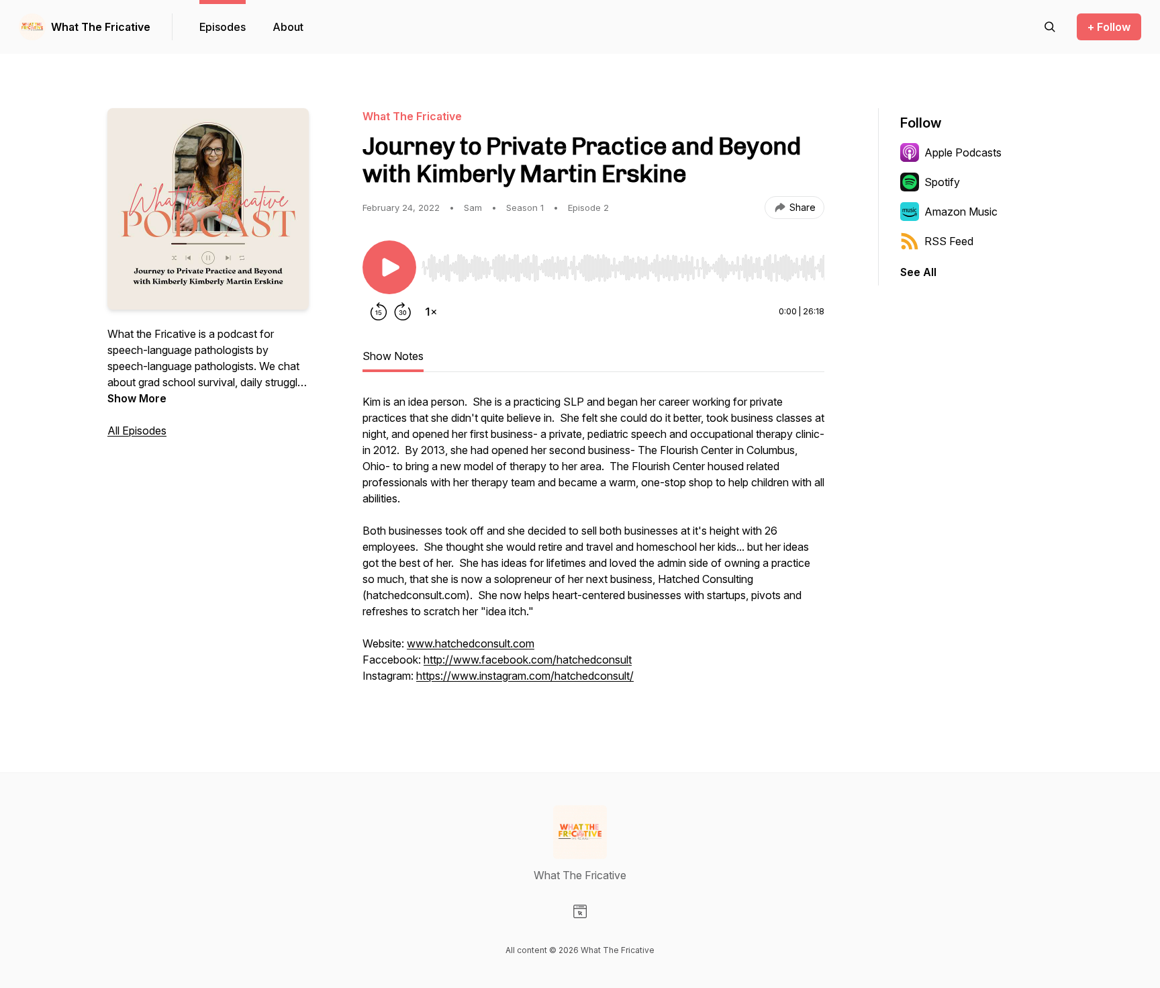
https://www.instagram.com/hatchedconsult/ (525, 675)
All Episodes (136, 430)
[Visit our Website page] (580, 911)
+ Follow (1109, 27)
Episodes (222, 27)
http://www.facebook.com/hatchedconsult (528, 659)
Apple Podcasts (963, 152)
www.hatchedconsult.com (470, 643)
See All (918, 272)
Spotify (942, 182)
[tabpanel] (593, 545)
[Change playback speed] (431, 311)
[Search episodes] (1050, 27)
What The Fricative (100, 27)
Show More (136, 398)
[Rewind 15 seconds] (378, 311)
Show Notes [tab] (393, 356)
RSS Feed (948, 241)
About (288, 27)
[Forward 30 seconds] (402, 311)
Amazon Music (961, 211)
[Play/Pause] (389, 267)
